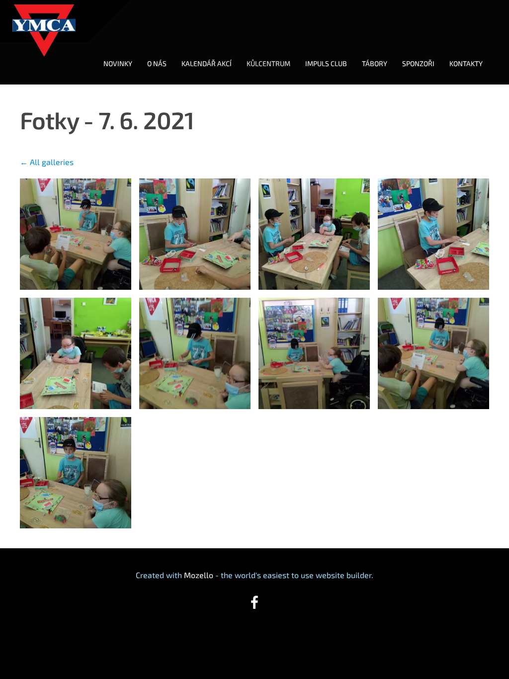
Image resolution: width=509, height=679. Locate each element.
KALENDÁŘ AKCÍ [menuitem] (206, 63)
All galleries (52, 162)
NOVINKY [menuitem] (117, 63)
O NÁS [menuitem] (157, 63)
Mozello (198, 575)
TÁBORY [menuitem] (374, 63)
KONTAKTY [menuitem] (466, 63)
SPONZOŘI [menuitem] (418, 63)
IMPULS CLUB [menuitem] (326, 63)
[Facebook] (254, 602)
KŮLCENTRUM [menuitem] (268, 63)
